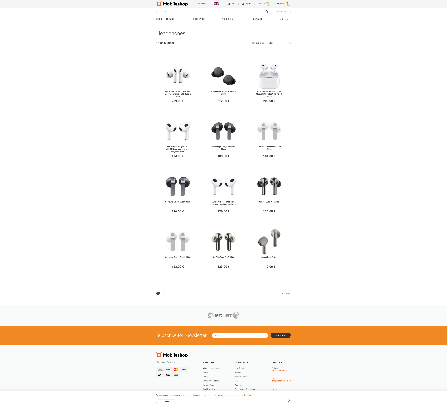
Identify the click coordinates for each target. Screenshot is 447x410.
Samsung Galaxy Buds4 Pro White (269, 148)
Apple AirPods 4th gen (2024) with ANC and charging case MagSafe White (177, 149)
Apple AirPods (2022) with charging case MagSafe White (223, 203)
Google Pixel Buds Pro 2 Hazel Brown (223, 92)
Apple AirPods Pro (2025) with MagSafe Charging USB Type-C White (178, 93)
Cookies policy (209, 389)
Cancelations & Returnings (245, 389)
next (288, 293)
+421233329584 (202, 4)
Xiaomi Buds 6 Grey (269, 257)
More (176, 375)
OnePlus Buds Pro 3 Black (269, 202)
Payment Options (242, 377)
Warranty (238, 385)
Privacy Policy (209, 385)
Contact (206, 372)
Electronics (198, 19)
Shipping (238, 372)
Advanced (281, 11)
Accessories (229, 19)
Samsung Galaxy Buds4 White (177, 257)
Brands (257, 19)
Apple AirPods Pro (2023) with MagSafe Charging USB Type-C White (269, 93)
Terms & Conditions (211, 381)
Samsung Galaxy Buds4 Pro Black (223, 148)
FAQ (236, 381)
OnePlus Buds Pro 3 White (223, 257)
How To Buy (240, 368)
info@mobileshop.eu (281, 381)
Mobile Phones (165, 19)
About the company (211, 368)
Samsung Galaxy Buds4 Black (177, 202)
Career (205, 377)
